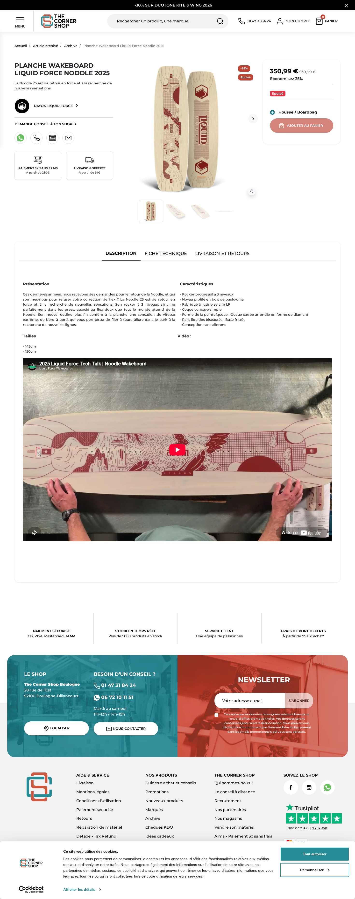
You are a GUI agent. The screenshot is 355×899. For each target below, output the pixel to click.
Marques (154, 809)
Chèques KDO (159, 827)
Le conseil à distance (234, 792)
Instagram (309, 787)
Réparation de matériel (99, 827)
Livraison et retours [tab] (222, 253)
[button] (328, 21)
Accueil (20, 46)
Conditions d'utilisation (98, 800)
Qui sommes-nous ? (233, 783)
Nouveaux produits (164, 800)
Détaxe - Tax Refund (96, 836)
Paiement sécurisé (94, 809)
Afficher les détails (79, 889)
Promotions (157, 792)
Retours (84, 818)
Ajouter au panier (305, 125)
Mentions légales (92, 792)
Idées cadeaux (159, 836)
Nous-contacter (129, 728)
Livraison (85, 783)
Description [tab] (121, 253)
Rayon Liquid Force (53, 106)
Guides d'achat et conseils (170, 783)
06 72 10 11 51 (116, 697)
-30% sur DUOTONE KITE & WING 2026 (174, 5)
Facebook (291, 787)
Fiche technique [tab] (166, 253)
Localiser (59, 728)
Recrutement (227, 800)
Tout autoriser (315, 854)
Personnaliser (312, 870)
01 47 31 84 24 (118, 685)
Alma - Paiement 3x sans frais (243, 836)
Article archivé (45, 46)
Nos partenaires (230, 809)
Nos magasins (228, 818)
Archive (71, 46)
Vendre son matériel (234, 827)
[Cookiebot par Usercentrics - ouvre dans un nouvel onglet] (31, 889)
